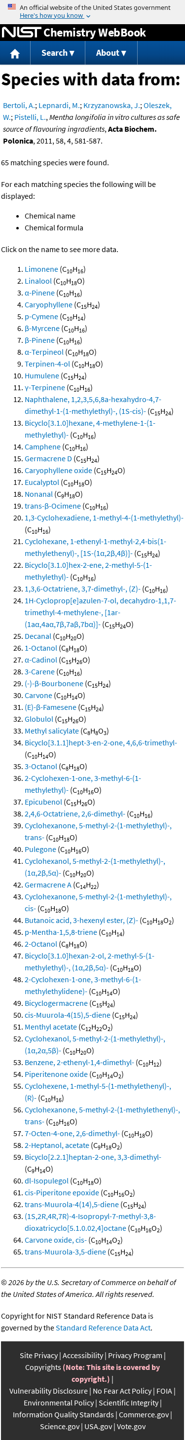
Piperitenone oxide (56, 1074)
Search (54, 52)
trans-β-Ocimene (53, 506)
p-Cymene (41, 316)
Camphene (43, 446)
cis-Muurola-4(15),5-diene (68, 1015)
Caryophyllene (49, 304)
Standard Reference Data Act (103, 1327)
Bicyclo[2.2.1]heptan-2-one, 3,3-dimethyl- (93, 1157)
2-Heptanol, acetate (57, 1145)
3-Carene (40, 671)
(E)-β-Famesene (50, 707)
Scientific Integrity (128, 1402)
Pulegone (40, 849)
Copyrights (43, 1367)
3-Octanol (41, 766)
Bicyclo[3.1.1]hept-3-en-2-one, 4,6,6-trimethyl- (101, 742)
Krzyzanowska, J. (111, 105)
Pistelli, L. (30, 117)
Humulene (42, 375)
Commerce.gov (144, 1414)
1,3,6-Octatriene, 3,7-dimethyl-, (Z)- (83, 588)
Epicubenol (43, 802)
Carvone (38, 695)
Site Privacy (39, 1355)
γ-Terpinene (45, 387)
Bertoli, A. (19, 105)
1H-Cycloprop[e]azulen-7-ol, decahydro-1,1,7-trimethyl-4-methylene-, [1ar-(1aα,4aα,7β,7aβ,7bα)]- (100, 612)
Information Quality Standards (63, 1414)
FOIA (164, 1391)
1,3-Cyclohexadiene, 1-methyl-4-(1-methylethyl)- (104, 517)
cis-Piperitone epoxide (62, 1192)
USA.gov (98, 1426)
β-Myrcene (42, 328)
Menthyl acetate (51, 1027)
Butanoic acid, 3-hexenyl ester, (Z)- (81, 920)
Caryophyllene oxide (58, 470)
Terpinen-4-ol (47, 364)
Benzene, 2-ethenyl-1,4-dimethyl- (79, 1062)
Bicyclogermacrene (56, 1003)
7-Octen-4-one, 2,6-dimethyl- (72, 1133)
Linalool (38, 281)
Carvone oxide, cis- (56, 1240)
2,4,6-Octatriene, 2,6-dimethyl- (75, 813)
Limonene (41, 269)
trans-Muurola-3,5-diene (65, 1251)
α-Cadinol (41, 660)
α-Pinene (40, 292)
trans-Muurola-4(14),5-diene (72, 1204)
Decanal (38, 636)
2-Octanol (41, 944)
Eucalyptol (42, 482)
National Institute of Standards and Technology (21, 32)
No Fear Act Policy (122, 1391)
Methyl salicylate (52, 731)
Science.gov (59, 1426)
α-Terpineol (44, 352)
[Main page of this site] (15, 53)
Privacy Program (135, 1355)
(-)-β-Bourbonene (54, 683)
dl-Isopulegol (47, 1180)
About (107, 52)
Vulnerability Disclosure (48, 1391)
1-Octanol (41, 648)
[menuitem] (15, 53)
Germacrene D (48, 458)
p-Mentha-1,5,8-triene (61, 932)
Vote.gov (131, 1426)
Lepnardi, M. (59, 105)
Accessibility (83, 1355)
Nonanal (39, 494)
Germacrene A (48, 884)
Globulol (39, 719)
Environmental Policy (59, 1402)
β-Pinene (40, 340)
